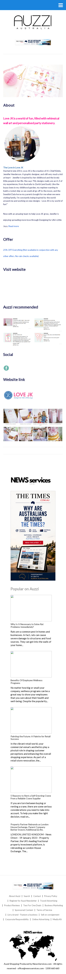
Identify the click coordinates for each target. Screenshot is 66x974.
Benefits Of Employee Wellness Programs (26, 681)
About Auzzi (14, 896)
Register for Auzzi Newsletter (23, 900)
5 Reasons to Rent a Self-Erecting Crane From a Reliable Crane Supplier (31, 797)
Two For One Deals (32, 905)
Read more (13, 226)
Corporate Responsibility (17, 919)
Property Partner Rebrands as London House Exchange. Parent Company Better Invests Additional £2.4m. (30, 827)
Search (27, 896)
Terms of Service (44, 910)
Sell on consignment (50, 914)
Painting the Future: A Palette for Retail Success (30, 737)
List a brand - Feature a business (22, 914)
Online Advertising (40, 919)
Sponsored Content (24, 910)
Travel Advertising (48, 900)
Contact (37, 896)
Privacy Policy (50, 896)
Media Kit (57, 919)
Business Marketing (54, 905)
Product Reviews (12, 905)
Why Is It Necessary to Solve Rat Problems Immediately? (27, 625)
